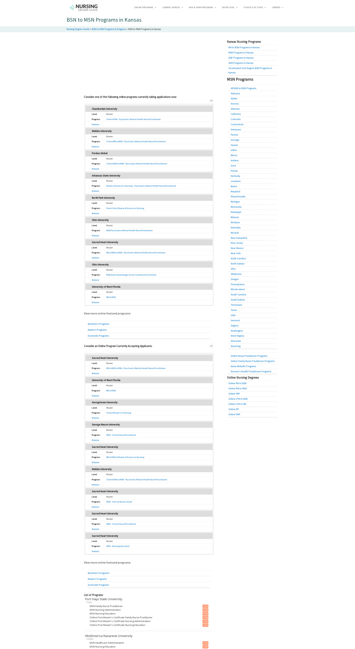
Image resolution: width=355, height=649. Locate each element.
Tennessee (236, 304)
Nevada (235, 232)
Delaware (236, 129)
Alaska (234, 98)
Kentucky (235, 176)
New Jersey (237, 243)
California (236, 114)
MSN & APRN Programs (201, 7)
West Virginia (237, 335)
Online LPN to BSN (238, 398)
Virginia (234, 325)
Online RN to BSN (237, 383)
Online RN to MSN (238, 388)
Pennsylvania (237, 284)
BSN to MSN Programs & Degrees (109, 29)
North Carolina (238, 258)
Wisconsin (236, 341)
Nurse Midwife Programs (243, 366)
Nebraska (236, 227)
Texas (234, 310)
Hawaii (234, 145)
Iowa (233, 165)
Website (95, 124)
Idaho (234, 150)
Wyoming (236, 346)
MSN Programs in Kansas (241, 52)
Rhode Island (238, 289)
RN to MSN (111, 297)
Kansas (234, 170)
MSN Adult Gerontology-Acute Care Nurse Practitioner (131, 274)
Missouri (235, 217)
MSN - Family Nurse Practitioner (121, 435)
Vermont (235, 320)
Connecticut (237, 124)
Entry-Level (228, 7)
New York (236, 253)
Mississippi (236, 212)
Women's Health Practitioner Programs (251, 371)
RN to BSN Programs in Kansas (244, 47)
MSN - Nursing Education (118, 546)
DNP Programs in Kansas (241, 57)
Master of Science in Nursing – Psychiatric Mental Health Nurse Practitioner (141, 185)
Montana (235, 222)
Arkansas (235, 108)
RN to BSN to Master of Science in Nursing (125, 457)
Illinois (234, 155)
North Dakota (237, 263)
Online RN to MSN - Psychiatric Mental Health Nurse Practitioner (136, 141)
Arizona (235, 103)
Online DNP (234, 414)
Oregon (235, 279)
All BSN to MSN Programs (243, 88)
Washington (237, 330)
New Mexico (237, 248)
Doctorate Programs (98, 335)
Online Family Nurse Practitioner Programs (253, 361)
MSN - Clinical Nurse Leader (119, 501)
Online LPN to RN (237, 404)
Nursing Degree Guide (78, 29)
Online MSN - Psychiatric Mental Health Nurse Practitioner (133, 119)
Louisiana (236, 181)
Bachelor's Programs (98, 324)
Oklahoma (236, 274)
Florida (234, 134)
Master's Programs (97, 329)
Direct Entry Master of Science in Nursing (125, 208)
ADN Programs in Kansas (241, 63)
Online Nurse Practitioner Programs (249, 356)
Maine (234, 186)
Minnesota (236, 206)
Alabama (235, 93)
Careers (276, 7)
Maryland (235, 191)
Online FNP (234, 393)
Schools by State (253, 7)
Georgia (235, 139)
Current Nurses (171, 7)
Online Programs (143, 7)
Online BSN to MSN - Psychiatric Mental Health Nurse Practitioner (136, 163)
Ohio (233, 268)
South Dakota (238, 299)
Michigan (235, 201)
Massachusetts (238, 196)
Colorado (236, 119)
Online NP (234, 409)
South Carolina (238, 294)
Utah (233, 315)
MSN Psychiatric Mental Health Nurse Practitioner (129, 230)
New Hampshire (239, 238)
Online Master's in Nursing (118, 412)
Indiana (235, 160)
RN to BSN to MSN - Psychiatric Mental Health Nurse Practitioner (135, 252)
